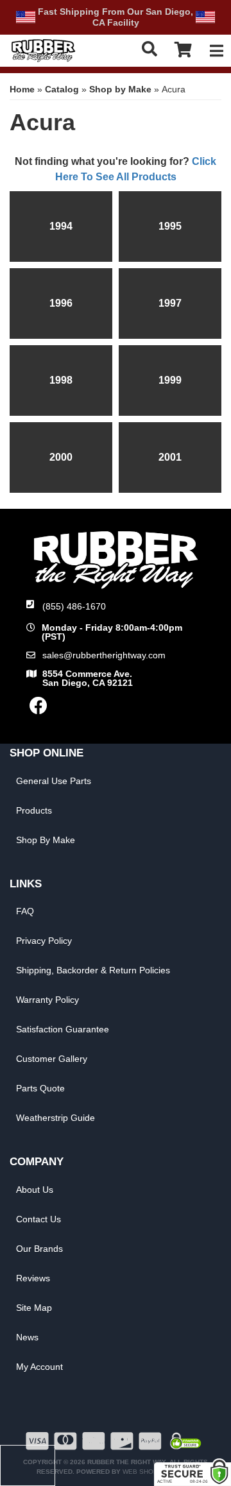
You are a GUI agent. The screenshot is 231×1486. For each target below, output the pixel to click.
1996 (61, 303)
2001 (170, 457)
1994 (61, 226)
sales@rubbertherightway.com (104, 655)
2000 (61, 457)
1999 (170, 380)
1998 (61, 380)
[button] (150, 49)
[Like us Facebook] (38, 709)
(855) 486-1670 (74, 606)
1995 (170, 226)
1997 (170, 303)
